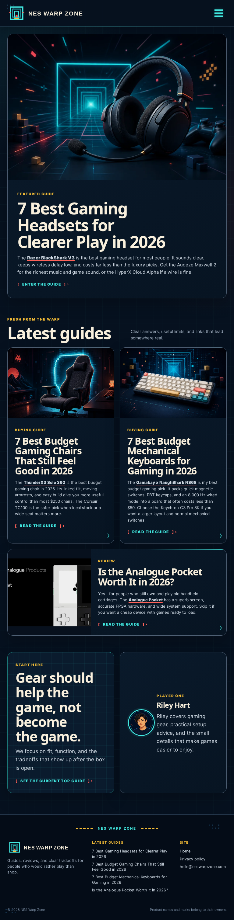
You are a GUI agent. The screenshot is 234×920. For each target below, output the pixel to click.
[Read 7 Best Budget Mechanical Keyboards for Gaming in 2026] (173, 383)
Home (185, 851)
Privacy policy (192, 859)
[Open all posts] (219, 13)
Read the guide (38, 525)
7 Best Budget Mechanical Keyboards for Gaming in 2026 (162, 455)
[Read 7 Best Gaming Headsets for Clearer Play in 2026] (117, 107)
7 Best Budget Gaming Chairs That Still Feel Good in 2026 (48, 455)
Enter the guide (41, 284)
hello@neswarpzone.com (203, 866)
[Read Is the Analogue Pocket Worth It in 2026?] (49, 592)
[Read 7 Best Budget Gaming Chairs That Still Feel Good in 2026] (61, 383)
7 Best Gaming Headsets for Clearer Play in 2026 (91, 224)
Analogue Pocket (146, 599)
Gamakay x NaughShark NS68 (166, 482)
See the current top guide (52, 781)
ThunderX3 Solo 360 (44, 482)
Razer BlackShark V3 (51, 258)
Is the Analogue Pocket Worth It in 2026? (150, 576)
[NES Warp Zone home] (57, 13)
